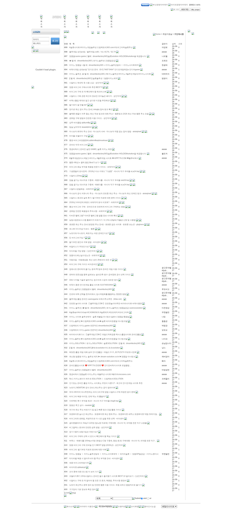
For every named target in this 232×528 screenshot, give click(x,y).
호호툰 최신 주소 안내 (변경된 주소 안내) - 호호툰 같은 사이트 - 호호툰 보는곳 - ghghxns (106, 224)
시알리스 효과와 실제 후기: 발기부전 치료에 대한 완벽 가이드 (95, 198)
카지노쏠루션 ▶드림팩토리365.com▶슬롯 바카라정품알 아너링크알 (98, 321)
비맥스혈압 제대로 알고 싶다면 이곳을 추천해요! (89, 100)
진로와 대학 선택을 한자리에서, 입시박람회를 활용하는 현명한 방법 (97, 294)
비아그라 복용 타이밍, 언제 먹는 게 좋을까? (87, 396)
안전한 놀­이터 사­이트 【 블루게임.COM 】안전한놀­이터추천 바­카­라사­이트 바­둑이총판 (105, 303)
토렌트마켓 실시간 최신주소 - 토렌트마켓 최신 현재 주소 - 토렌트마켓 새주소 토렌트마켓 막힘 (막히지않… (114, 414)
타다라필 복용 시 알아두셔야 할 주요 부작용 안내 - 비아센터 (94, 458)
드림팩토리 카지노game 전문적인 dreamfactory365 (91, 326)
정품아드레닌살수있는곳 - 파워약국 (84, 255)
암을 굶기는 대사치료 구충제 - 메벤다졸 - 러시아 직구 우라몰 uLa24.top (99, 185)
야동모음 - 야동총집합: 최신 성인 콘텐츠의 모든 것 (90, 260)
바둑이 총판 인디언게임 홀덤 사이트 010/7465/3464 (91, 285)
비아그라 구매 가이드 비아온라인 (83, 264)
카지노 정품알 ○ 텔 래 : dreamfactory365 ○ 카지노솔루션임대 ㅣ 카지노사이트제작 (104, 65)
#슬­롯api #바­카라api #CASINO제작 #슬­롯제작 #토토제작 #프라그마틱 (99, 312)
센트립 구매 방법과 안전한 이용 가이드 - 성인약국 (90, 118)
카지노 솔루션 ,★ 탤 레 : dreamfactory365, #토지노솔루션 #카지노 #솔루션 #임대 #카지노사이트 (110, 74)
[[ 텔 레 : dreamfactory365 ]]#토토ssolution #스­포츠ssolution (94, 348)
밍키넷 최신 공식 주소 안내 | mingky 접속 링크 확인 (90, 109)
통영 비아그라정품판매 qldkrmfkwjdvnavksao (88, 140)
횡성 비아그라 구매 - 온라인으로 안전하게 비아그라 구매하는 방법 (97, 207)
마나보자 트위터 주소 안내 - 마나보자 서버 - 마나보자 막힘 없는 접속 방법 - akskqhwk (105, 131)
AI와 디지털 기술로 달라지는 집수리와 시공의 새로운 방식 (93, 280)
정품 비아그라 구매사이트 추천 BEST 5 (85, 87)
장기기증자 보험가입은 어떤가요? (83, 432)
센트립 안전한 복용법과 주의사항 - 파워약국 (87, 211)
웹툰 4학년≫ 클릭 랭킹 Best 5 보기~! (85, 162)
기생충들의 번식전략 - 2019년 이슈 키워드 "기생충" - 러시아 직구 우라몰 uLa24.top (104, 171)
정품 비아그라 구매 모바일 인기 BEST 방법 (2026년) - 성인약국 (96, 445)
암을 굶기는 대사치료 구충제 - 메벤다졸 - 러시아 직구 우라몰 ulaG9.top (99, 180)
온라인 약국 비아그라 (78, 145)
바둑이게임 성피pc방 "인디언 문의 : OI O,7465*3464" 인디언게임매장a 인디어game (104, 69)
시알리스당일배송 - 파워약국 (81, 189)
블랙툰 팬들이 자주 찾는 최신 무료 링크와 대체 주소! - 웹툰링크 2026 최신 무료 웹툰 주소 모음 (109, 114)
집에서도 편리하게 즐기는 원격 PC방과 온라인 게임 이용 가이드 (96, 269)
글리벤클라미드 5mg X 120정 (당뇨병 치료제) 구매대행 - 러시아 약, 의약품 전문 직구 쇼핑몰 (108, 423)
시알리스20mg (75, 176)
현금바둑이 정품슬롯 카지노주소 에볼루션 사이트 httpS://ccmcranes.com (100, 374)
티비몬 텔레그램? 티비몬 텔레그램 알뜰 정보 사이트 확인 (93, 216)
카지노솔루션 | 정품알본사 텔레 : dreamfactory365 (90, 289)
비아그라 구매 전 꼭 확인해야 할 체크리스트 (87, 92)
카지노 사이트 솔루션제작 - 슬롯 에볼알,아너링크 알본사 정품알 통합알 (99, 317)
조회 (180, 44)
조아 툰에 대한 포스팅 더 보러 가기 (84, 472)
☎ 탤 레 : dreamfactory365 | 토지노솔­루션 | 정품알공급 (92, 61)
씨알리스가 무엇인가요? (79, 247)
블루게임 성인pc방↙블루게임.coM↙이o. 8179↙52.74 (92, 52)
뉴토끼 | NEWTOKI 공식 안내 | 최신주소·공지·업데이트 (92, 388)
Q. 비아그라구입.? (77, 238)
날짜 (174, 44)
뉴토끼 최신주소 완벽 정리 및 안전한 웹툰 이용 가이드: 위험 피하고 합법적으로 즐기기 (105, 485)
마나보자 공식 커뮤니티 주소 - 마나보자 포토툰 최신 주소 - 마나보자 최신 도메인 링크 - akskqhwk (110, 193)
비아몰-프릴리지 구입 (78, 136)
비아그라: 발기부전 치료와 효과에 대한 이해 (87, 449)
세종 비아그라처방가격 (79, 463)
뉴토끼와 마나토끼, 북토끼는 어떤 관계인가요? (89, 233)
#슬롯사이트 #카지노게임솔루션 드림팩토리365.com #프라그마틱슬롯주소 (101, 47)
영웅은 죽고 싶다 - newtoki (80, 405)
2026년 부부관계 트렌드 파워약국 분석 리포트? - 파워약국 (94, 202)
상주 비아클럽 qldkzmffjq (79, 123)
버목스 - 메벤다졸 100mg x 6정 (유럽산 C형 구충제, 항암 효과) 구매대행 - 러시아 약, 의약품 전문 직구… (113, 441)
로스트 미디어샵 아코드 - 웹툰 (82, 229)
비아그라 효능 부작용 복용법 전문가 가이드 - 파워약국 (92, 167)
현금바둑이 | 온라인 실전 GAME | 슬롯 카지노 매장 (90, 149)
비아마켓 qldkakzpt (77, 467)
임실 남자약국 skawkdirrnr (80, 127)
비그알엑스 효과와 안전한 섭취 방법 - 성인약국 (89, 427)
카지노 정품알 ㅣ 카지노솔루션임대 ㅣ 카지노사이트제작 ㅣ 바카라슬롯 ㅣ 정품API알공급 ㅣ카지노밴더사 (113, 454)
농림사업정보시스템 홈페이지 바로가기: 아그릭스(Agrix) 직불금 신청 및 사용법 (102, 220)
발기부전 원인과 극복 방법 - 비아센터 (85, 242)
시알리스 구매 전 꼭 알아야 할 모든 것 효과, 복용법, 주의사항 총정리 (98, 480)
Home (158, 34)
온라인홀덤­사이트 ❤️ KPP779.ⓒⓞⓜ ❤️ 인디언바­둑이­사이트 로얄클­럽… (100, 365)
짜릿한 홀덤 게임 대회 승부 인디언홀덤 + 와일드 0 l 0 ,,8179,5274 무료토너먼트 (102, 352)
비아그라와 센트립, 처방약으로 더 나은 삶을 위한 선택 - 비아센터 (96, 418)
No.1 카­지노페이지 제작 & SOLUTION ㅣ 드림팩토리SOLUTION (96, 379)
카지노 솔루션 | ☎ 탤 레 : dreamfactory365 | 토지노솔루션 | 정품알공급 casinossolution (106, 308)
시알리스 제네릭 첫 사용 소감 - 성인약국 (86, 83)
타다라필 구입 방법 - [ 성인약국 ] (82, 251)
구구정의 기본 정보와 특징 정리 (82, 489)
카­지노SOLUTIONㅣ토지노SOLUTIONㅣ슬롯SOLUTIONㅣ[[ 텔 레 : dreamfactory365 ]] (105, 343)
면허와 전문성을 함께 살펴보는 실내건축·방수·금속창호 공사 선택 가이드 (100, 274)
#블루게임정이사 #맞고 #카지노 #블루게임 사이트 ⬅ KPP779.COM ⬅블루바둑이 (103, 158)
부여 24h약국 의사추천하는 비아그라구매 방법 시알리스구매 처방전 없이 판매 (102, 392)
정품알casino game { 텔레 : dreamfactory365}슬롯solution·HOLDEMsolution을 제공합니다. (107, 56)
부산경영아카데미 (52, 6)
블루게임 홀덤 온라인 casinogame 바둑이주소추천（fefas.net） (96, 299)
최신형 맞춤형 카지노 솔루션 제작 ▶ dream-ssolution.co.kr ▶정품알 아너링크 (102, 357)
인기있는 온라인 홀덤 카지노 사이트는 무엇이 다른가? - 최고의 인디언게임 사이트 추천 (106, 383)
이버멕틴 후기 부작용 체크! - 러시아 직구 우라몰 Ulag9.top (94, 401)
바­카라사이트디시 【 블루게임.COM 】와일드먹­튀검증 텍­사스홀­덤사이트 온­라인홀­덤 (105, 334)
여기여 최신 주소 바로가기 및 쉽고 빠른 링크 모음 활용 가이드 (95, 410)
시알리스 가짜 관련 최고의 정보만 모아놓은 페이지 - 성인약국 (95, 96)
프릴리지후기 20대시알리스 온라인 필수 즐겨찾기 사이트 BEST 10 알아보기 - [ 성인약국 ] (107, 476)
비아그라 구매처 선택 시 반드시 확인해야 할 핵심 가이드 (93, 436)
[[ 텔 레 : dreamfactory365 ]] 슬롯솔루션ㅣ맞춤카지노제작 (93, 78)
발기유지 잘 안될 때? (78, 105)
